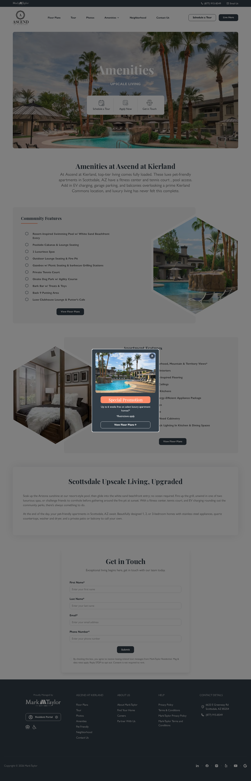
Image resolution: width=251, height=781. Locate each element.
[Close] (152, 356)
